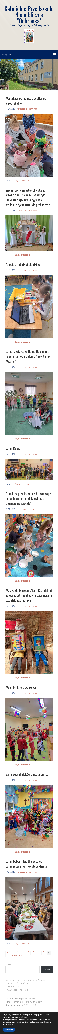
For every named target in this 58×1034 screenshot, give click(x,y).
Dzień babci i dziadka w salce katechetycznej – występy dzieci (26, 864)
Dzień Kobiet (13, 448)
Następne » (17, 955)
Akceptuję (9, 1029)
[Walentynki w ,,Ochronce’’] (29, 760)
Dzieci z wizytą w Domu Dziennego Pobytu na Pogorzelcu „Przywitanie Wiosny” (27, 356)
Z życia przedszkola (23, 180)
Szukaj (8, 963)
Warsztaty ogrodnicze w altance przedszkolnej (25, 101)
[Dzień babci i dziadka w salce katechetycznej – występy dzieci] (29, 939)
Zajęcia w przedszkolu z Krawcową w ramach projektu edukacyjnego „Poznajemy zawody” (28, 498)
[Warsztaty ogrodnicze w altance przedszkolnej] (29, 176)
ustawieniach (8, 1024)
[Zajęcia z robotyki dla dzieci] (29, 337)
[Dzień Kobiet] (29, 479)
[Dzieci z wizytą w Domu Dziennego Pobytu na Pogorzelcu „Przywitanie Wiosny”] (29, 434)
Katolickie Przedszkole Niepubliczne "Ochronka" (29, 14)
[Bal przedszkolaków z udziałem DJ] (29, 847)
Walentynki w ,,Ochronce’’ (21, 687)
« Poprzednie (13, 952)
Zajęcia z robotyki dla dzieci (23, 264)
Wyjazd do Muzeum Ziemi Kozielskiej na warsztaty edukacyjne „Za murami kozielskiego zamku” (28, 595)
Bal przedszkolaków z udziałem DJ (26, 774)
